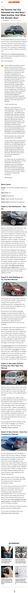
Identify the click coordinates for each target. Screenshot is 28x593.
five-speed (15, 349)
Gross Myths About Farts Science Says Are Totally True (6, 561)
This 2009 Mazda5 (6, 345)
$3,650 (13, 423)
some (12, 357)
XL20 (15, 501)
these (17, 357)
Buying (3, 6)
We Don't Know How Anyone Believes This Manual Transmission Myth (7, 581)
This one (15, 461)
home (16, 318)
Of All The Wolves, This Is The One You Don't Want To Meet (20, 561)
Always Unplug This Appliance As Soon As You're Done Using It (21, 581)
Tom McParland (6, 20)
